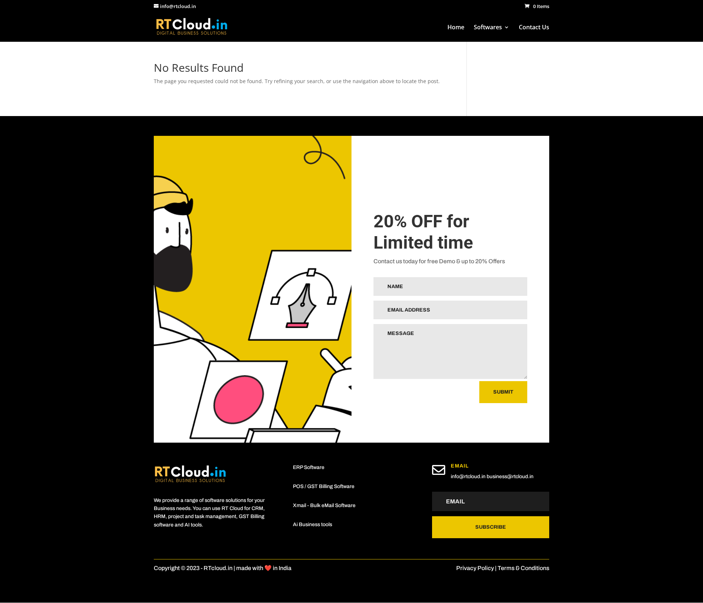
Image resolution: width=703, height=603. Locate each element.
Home (455, 28)
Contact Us (534, 28)
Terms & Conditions (523, 568)
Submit (503, 392)
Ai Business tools (312, 524)
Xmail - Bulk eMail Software (324, 505)
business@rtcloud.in (510, 476)
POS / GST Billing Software (323, 486)
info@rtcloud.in (468, 476)
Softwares (488, 28)
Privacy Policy (475, 568)
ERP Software (308, 467)
